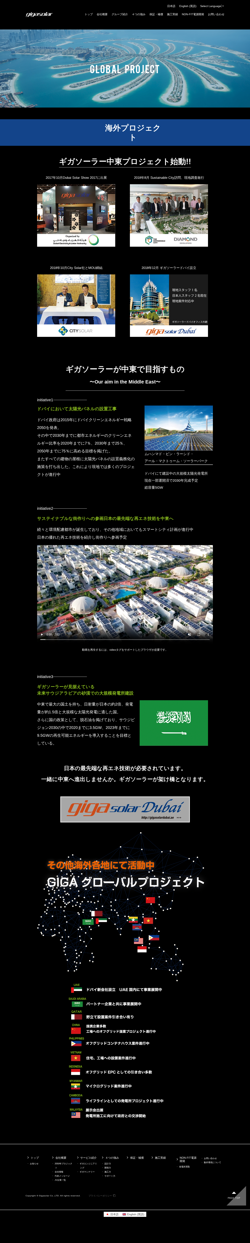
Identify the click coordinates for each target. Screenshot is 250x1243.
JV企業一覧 (60, 1180)
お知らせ (34, 1163)
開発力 (107, 1167)
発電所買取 (184, 1167)
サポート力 (109, 1176)
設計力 (107, 1163)
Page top (234, 1198)
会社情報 (59, 1172)
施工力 (107, 1172)
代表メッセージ (62, 1176)
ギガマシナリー (87, 1172)
